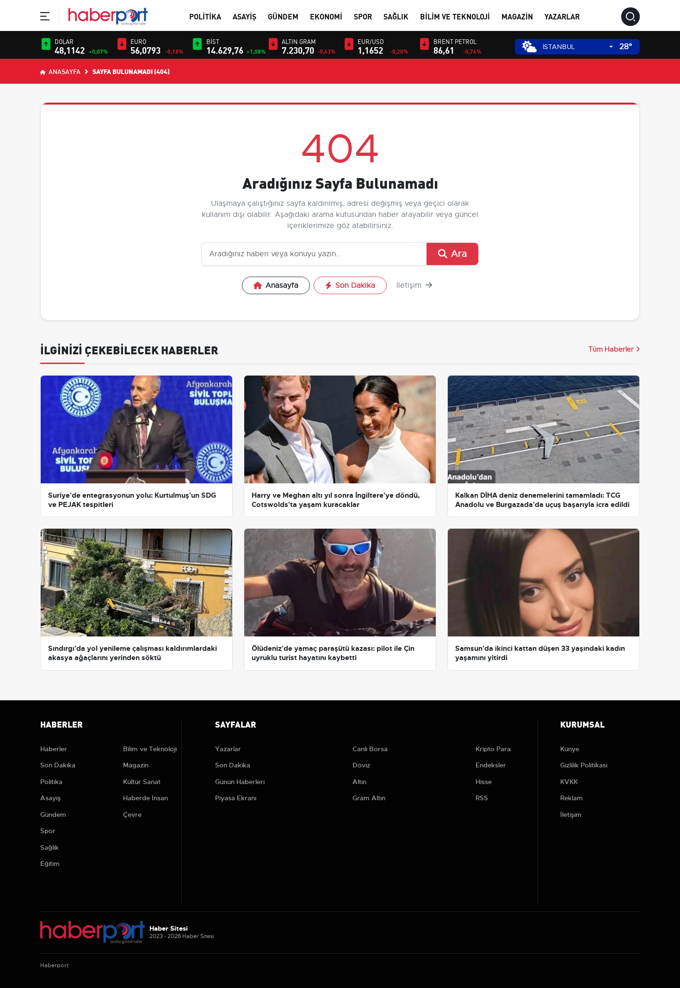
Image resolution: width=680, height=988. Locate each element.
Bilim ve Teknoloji (455, 16)
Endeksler (491, 765)
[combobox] (578, 47)
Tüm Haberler (611, 349)
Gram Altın (368, 798)
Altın (359, 782)
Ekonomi (326, 16)
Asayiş (244, 16)
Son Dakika (355, 285)
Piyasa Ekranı (235, 798)
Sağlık (395, 16)
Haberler (53, 749)
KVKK (569, 782)
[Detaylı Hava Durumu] (529, 46)
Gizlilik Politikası (583, 765)
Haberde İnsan (145, 798)
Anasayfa (63, 71)
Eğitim (50, 863)
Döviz (361, 765)
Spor (363, 16)
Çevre (132, 814)
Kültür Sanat (142, 782)
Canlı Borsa (370, 749)
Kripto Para (493, 749)
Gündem (283, 16)
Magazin (517, 16)
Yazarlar (562, 16)
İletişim (410, 285)
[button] (44, 18)
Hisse (484, 782)
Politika (205, 16)
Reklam (571, 798)
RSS (482, 798)
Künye (569, 749)
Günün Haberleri (240, 782)
